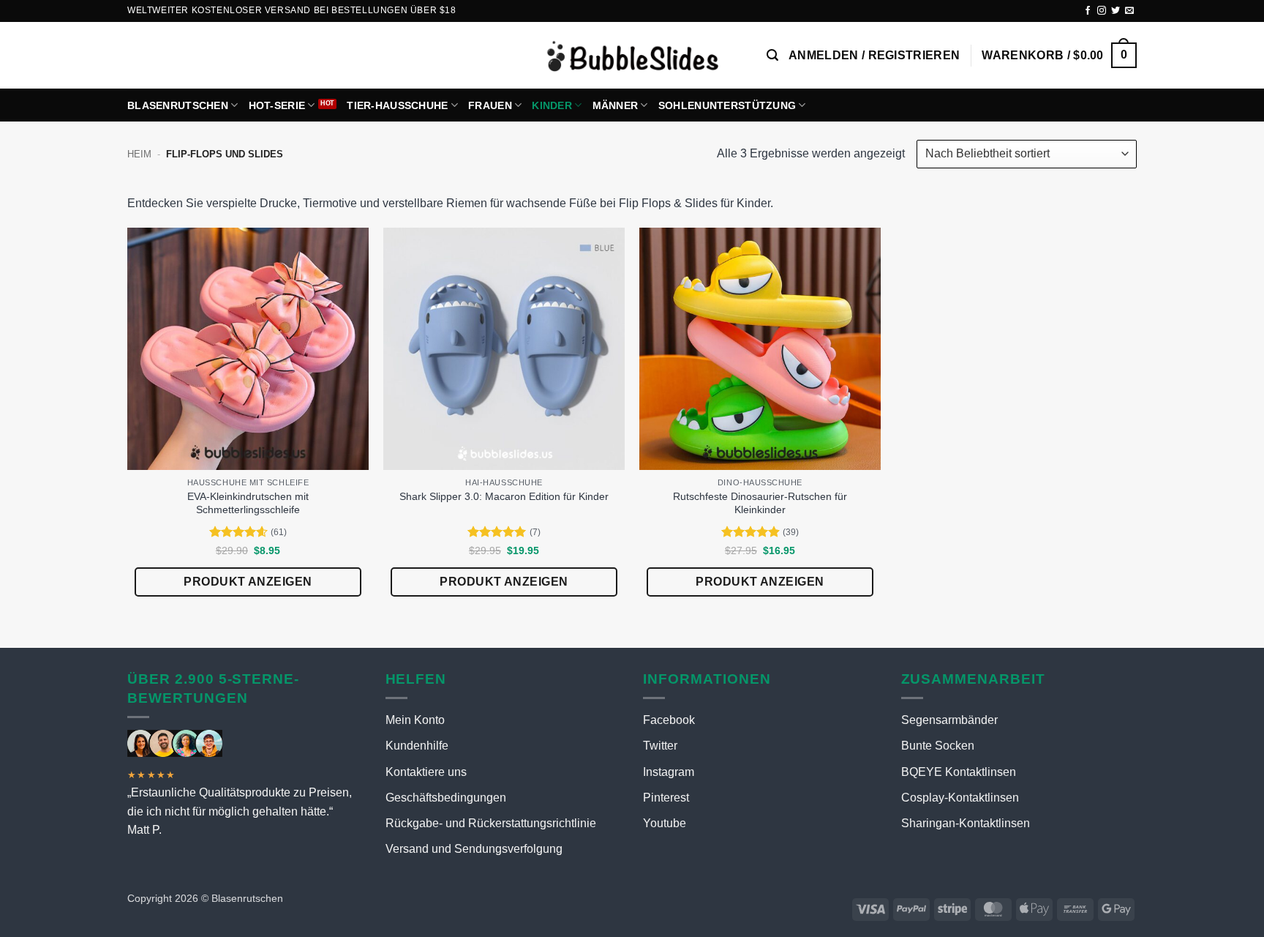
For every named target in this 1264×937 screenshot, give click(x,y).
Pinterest (666, 797)
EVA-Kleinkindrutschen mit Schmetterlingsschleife (248, 503)
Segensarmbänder (949, 720)
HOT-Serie (277, 105)
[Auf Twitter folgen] (1115, 11)
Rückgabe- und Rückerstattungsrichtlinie (490, 823)
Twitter (660, 745)
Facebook (669, 720)
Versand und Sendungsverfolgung (474, 849)
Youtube (664, 823)
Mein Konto (415, 720)
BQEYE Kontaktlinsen (958, 772)
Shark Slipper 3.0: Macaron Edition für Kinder (504, 496)
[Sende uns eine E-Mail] (1129, 11)
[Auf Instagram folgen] (1101, 11)
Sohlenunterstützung (727, 105)
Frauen (490, 105)
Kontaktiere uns (426, 772)
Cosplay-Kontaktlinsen (960, 797)
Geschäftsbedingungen (445, 797)
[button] (772, 55)
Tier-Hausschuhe (397, 105)
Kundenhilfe (416, 745)
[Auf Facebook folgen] (1087, 11)
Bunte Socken (937, 745)
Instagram (668, 772)
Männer (615, 105)
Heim (139, 154)
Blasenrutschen (177, 105)
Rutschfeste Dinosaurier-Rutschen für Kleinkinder (760, 503)
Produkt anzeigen (248, 581)
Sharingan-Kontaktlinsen (965, 823)
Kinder (552, 105)
